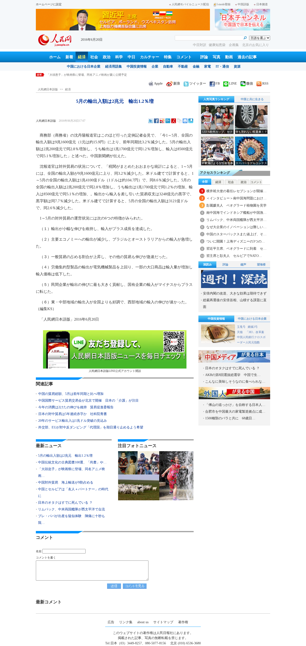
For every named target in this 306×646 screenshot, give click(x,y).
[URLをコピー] (179, 120)
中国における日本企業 (83, 66)
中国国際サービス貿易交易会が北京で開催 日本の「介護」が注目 (88, 400)
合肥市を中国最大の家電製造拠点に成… (235, 411)
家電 (207, 66)
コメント (184, 57)
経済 (82, 57)
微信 (249, 83)
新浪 (176, 83)
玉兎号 (241, 327)
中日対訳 (199, 45)
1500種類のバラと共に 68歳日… (230, 418)
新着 (69, 57)
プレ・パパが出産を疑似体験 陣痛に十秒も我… (71, 519)
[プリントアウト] (185, 120)
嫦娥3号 (253, 327)
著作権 (183, 622)
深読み (207, 264)
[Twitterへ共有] (150, 120)
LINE (233, 83)
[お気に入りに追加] (190, 120)
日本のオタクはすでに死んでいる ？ (65, 502)
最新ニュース (49, 445)
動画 (229, 57)
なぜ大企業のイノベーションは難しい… (236, 227)
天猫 (240, 332)
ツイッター (197, 83)
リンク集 (125, 622)
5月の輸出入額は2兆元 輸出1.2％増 (65, 455)
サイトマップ (163, 622)
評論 (204, 57)
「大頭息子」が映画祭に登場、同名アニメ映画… (71, 472)
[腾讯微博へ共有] (167, 120)
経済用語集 (113, 66)
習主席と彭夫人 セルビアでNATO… (234, 256)
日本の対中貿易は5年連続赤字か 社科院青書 (72, 414)
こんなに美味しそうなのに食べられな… (235, 381)
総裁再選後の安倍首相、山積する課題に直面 (235, 303)
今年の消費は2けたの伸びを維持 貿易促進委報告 (76, 407)
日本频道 (262, 4)
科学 (119, 57)
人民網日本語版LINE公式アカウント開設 (115, 371)
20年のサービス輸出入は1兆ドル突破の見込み (72, 420)
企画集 (234, 45)
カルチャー (149, 57)
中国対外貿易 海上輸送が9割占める (70, 74)
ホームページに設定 (49, 4)
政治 (106, 57)
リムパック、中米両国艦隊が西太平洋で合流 (71, 509)
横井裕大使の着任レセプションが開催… (236, 191)
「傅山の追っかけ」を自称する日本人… (235, 405)
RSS (265, 83)
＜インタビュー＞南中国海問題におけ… (236, 198)
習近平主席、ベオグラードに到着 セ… (236, 248)
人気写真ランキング (216, 99)
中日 (131, 57)
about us (142, 622)
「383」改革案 (255, 332)
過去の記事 (247, 57)
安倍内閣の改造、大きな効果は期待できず (235, 293)
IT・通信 (222, 66)
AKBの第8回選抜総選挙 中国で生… (233, 375)
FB (217, 83)
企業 (155, 66)
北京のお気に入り (255, 45)
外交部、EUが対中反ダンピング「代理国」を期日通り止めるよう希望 (90, 427)
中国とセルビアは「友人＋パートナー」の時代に (73, 492)
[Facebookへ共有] (156, 120)
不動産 (183, 66)
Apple (158, 83)
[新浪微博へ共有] (162, 120)
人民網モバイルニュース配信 (190, 4)
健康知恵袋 (217, 45)
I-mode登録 (223, 4)
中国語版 (243, 4)
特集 (168, 57)
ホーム (55, 57)
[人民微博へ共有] (173, 120)
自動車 (168, 66)
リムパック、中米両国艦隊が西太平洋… (236, 220)
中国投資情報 (137, 66)
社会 (94, 57)
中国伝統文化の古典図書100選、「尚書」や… (72, 462)
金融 (196, 66)
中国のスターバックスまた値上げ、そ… (236, 234)
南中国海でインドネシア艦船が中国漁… (236, 212)
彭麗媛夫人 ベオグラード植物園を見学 (236, 205)
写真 (216, 57)
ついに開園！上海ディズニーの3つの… (235, 241)
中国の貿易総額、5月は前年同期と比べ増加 (71, 394)
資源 (237, 66)
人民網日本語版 (48, 89)
